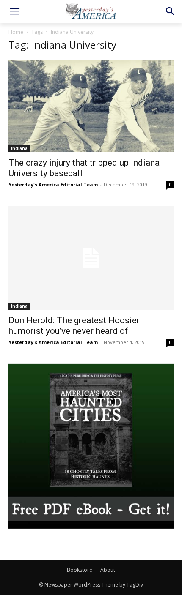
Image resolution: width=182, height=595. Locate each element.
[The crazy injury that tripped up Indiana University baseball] (91, 106)
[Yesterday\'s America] (91, 11)
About (107, 569)
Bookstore (79, 569)
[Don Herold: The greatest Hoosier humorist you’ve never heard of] (91, 257)
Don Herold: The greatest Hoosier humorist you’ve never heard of (74, 325)
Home (15, 31)
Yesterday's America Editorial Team (53, 184)
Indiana (19, 148)
